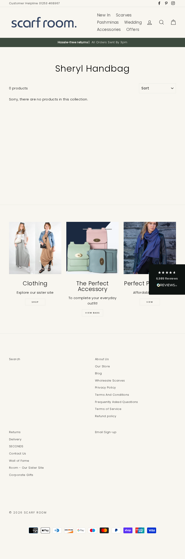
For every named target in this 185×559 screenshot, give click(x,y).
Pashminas (108, 22)
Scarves (124, 15)
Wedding (133, 22)
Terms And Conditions (112, 395)
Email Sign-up (105, 432)
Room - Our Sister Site (26, 468)
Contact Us (17, 453)
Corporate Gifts (21, 475)
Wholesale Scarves (110, 380)
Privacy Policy (105, 387)
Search (14, 359)
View (149, 302)
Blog (98, 373)
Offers (132, 29)
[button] (167, 279)
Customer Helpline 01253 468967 (34, 3)
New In (104, 15)
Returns (15, 432)
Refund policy (105, 416)
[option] (92, 42)
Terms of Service (108, 409)
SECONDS (16, 446)
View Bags (92, 312)
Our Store (102, 366)
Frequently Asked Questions (116, 402)
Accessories (109, 29)
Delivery (15, 439)
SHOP (35, 302)
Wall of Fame (19, 461)
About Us (102, 359)
